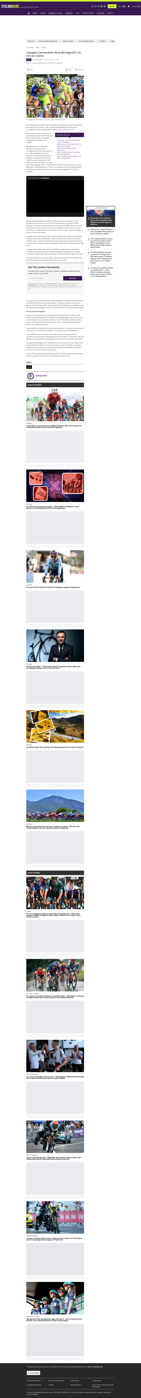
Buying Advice (88, 13)
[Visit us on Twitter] (95, 6)
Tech (78, 13)
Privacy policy (74, 1381)
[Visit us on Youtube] (102, 6)
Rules (37, 47)
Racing (43, 13)
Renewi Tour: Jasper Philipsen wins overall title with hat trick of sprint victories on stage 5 (101, 232)
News (35, 13)
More (109, 13)
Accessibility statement (34, 1385)
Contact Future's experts (56, 1381)
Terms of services (51, 283)
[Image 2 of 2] (80, 96)
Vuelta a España (68, 41)
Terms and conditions (34, 1381)
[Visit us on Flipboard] (105, 6)
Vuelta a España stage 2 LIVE (48, 41)
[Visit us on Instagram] (98, 6)
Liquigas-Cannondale (37, 125)
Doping (43, 47)
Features (100, 13)
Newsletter (80, 69)
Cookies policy (96, 1381)
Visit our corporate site (95, 1367)
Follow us (70, 69)
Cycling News (38, 59)
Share (31, 69)
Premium (69, 13)
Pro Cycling (30, 47)
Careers (51, 1385)
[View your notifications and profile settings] (129, 6)
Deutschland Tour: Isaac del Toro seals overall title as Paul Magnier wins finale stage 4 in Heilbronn (101, 221)
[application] (55, 196)
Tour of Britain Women (86, 41)
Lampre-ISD (30, 347)
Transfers (102, 41)
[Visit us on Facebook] (92, 6)
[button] (136, 6)
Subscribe (112, 6)
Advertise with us (76, 1385)
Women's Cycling (56, 13)
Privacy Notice (32, 285)
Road (29, 367)
